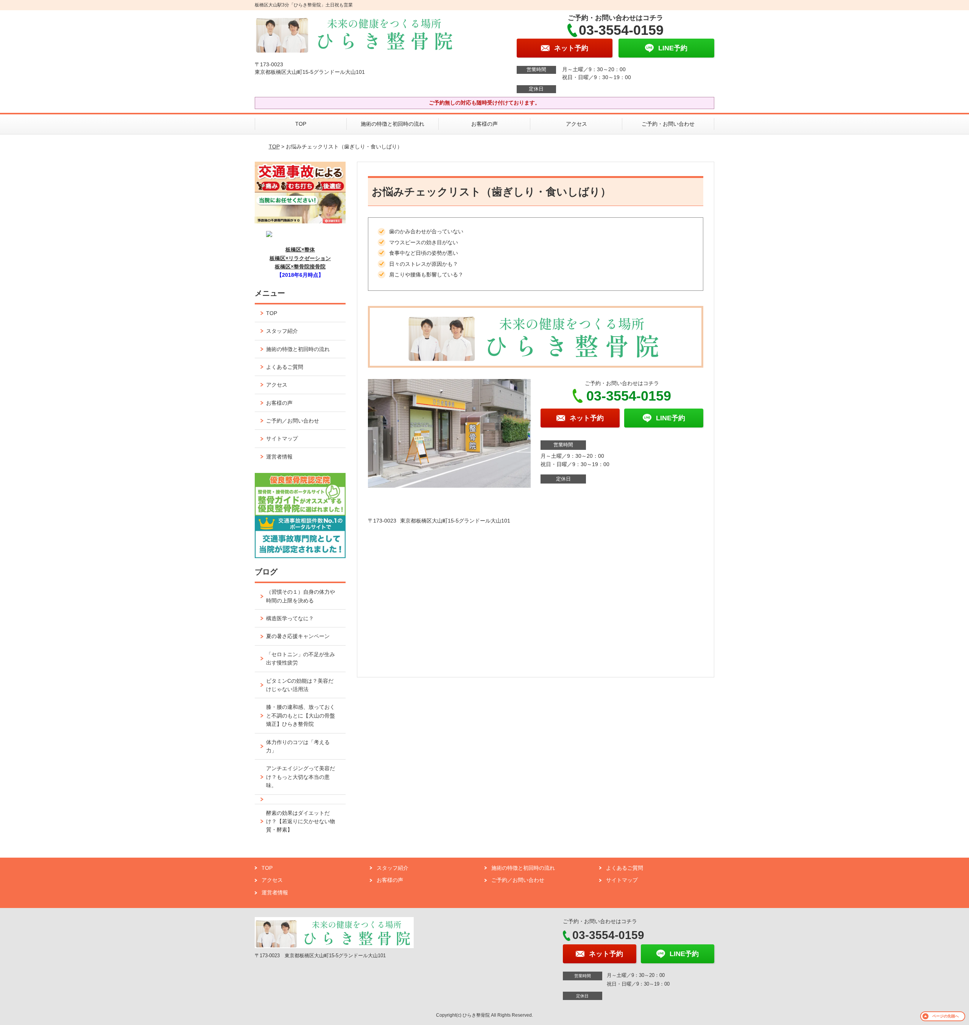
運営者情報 (279, 457)
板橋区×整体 (300, 249)
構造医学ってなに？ (290, 618)
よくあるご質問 (284, 367)
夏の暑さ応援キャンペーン (298, 636)
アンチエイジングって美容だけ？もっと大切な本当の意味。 (300, 776)
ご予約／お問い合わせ (292, 421)
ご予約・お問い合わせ (668, 124)
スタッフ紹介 (282, 331)
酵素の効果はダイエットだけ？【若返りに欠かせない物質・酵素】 (300, 821)
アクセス (576, 124)
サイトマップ (282, 438)
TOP (300, 124)
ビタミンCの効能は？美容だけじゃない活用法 (299, 685)
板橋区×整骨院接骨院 (300, 267)
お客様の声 (484, 124)
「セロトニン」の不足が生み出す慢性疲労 (300, 658)
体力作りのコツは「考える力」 (298, 746)
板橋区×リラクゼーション (300, 258)
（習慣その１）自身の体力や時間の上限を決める (300, 596)
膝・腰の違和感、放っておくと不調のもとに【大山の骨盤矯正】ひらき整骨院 (300, 715)
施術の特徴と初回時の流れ (392, 124)
